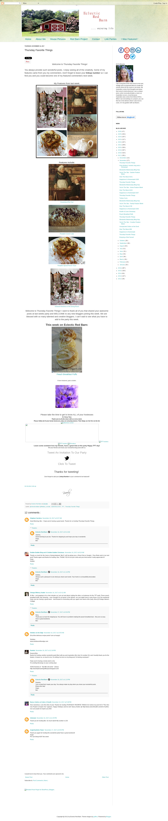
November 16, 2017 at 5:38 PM (61, 702)
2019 (120, 150)
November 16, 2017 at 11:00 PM (47, 718)
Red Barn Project (79, 39)
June (121, 251)
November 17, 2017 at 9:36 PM (60, 612)
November (123, 160)
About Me (41, 39)
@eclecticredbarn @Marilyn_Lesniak (40, 506)
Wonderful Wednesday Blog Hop (129, 170)
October (122, 240)
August (122, 246)
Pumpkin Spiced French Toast (67, 265)
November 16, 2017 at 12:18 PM (46, 650)
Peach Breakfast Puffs (67, 374)
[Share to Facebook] (60, 504)
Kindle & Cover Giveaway (127, 211)
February (123, 262)
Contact (96, 39)
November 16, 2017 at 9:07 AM (52, 518)
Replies (34, 528)
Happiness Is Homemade (127, 232)
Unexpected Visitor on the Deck (129, 226)
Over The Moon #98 (125, 229)
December (123, 158)
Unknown (33, 718)
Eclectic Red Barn (36, 504)
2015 (120, 270)
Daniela (32, 650)
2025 (120, 134)
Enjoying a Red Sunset (126, 237)
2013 (120, 276)
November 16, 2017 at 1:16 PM (60, 572)
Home (28, 39)
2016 (120, 268)
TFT (63, 506)
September (123, 243)
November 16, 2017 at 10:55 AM (54, 633)
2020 (120, 147)
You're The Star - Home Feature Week (131, 187)
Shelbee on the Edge (36, 633)
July (121, 248)
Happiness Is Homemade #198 (129, 179)
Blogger (108, 816)
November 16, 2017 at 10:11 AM (56, 592)
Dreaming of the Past (66, 202)
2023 (120, 139)
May (121, 254)
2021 (120, 145)
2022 (120, 142)
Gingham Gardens (36, 518)
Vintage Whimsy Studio (37, 592)
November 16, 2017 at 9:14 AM (60, 532)
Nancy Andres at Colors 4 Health (40, 702)
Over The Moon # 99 (125, 206)
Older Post (105, 777)
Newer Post (28, 777)
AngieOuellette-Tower (37, 730)
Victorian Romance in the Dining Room (67, 306)
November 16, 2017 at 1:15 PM (60, 679)
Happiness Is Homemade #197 (129, 193)
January (122, 265)
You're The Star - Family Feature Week (131, 203)
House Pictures (58, 39)
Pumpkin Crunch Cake (67, 234)
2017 (120, 155)
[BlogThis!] (55, 504)
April (121, 256)
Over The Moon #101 (126, 177)
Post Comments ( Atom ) (40, 780)
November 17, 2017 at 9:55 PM (54, 730)
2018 (120, 153)
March (122, 259)
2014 (120, 273)
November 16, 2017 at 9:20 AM (74, 552)
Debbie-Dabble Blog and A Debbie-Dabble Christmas (47, 552)
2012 (120, 279)
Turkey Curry (123, 198)
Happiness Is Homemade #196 (129, 209)
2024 (120, 137)
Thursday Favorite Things (72, 506)
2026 (120, 131)
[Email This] (52, 504)
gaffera (95, 816)
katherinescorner (56, 506)
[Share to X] (57, 504)
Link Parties (110, 39)
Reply (32, 524)
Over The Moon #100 (126, 190)
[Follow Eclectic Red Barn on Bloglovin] (126, 118)
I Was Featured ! (129, 39)
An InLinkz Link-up (30, 486)
